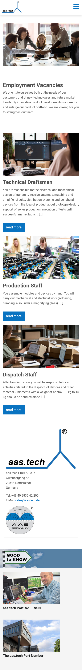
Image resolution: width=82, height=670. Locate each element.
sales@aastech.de (27, 500)
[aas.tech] (11, 7)
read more (14, 227)
